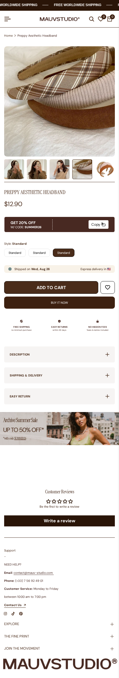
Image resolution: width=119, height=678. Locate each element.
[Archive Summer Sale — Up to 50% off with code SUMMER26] (59, 428)
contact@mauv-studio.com (33, 573)
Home (8, 35)
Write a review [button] (59, 521)
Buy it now (59, 303)
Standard (15, 253)
